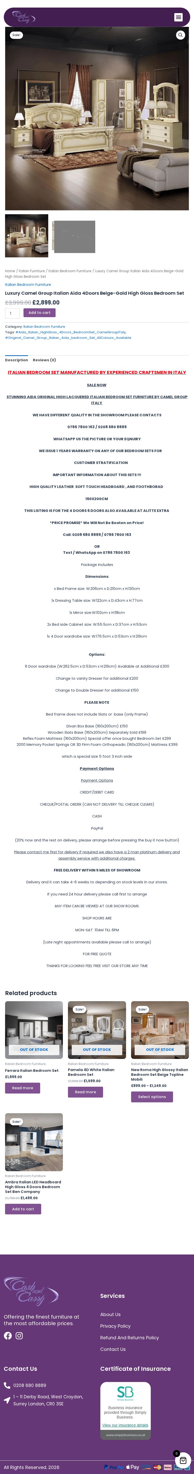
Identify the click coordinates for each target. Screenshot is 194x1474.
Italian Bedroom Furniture (69, 271)
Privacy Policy (115, 1326)
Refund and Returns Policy (129, 1337)
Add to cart (40, 312)
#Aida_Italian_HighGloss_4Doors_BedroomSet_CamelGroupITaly (70, 332)
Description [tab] (16, 360)
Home (10, 271)
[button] (178, 17)
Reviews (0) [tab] (44, 360)
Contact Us (113, 1349)
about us (110, 1314)
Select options (152, 1096)
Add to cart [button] (23, 1209)
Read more (22, 1087)
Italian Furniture (32, 271)
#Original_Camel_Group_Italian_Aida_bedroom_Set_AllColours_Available (68, 337)
